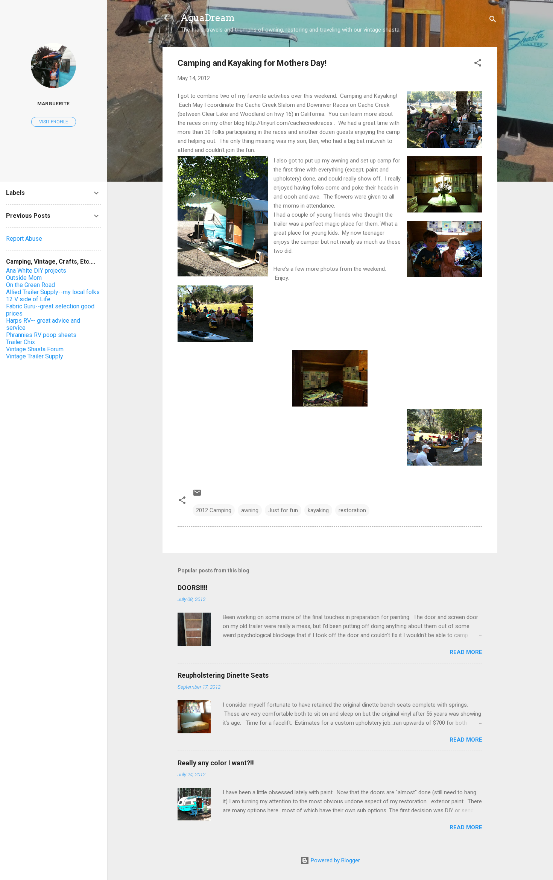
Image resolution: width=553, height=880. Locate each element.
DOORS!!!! (193, 588)
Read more (466, 652)
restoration (352, 510)
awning (249, 510)
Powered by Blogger (334, 860)
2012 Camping (213, 510)
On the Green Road (30, 284)
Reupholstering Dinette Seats (223, 675)
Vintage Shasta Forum (35, 349)
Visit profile (53, 121)
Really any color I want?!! (216, 763)
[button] (477, 64)
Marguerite (53, 103)
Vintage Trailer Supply (34, 356)
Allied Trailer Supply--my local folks (53, 292)
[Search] (492, 20)
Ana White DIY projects (36, 270)
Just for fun (283, 510)
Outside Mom (24, 277)
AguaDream (208, 17)
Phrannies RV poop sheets (41, 334)
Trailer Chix (20, 342)
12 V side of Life (28, 299)
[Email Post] (197, 495)
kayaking (318, 510)
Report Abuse (24, 238)
